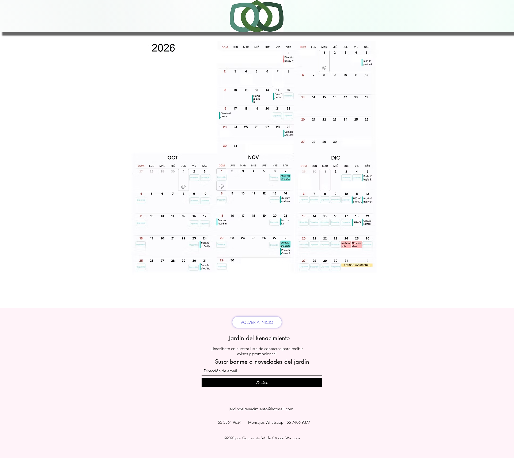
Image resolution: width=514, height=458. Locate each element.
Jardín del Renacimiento (259, 338)
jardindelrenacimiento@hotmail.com (261, 408)
